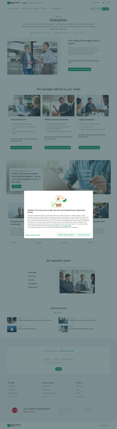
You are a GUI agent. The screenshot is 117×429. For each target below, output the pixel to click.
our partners (56, 225)
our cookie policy (66, 225)
